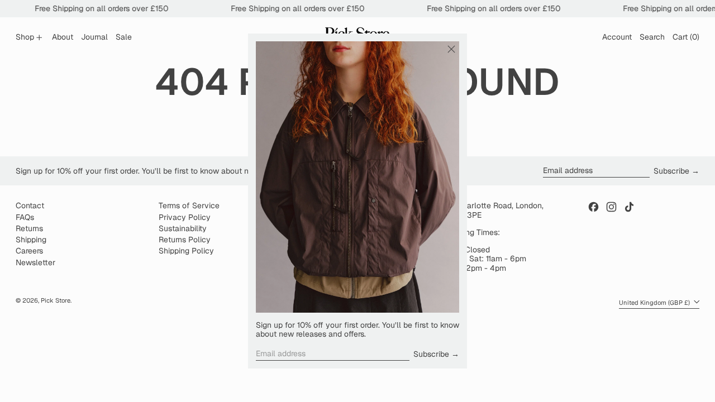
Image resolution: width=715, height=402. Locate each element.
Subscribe (431, 354)
